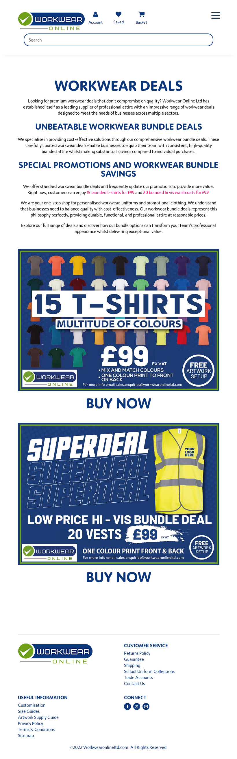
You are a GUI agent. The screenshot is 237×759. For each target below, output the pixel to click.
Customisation (31, 705)
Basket (141, 22)
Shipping (132, 665)
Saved (118, 21)
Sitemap (26, 735)
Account (95, 22)
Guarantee (134, 659)
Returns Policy (137, 653)
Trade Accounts (138, 677)
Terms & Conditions (36, 729)
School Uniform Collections (149, 671)
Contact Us (134, 683)
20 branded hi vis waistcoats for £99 (175, 192)
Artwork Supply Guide (38, 717)
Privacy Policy (30, 723)
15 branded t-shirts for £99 (110, 192)
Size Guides (29, 711)
